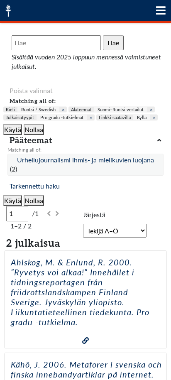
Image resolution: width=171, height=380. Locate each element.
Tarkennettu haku (35, 186)
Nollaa (33, 129)
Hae (113, 43)
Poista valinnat (31, 90)
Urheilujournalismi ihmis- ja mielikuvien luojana (85, 160)
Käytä (12, 129)
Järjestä (94, 214)
